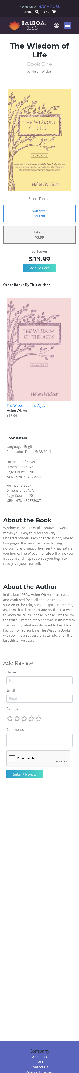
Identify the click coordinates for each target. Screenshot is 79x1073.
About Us (39, 1057)
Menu (69, 25)
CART (47, 12)
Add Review (18, 663)
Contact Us (39, 1067)
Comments (15, 729)
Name (11, 672)
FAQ (39, 1062)
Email (10, 690)
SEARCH (29, 12)
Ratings (12, 708)
